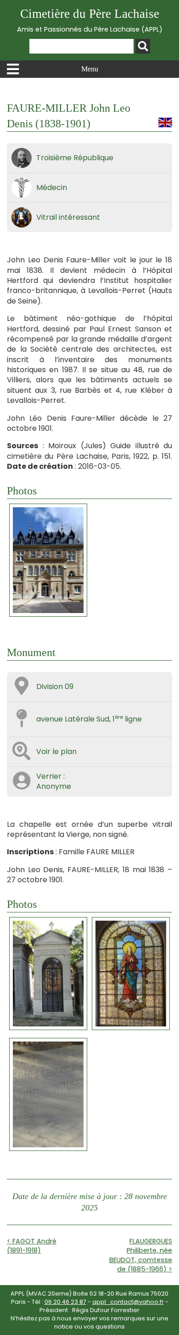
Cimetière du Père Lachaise (89, 20)
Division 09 (54, 686)
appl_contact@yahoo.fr (128, 1302)
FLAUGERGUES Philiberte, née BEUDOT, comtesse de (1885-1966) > (140, 1255)
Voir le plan (56, 751)
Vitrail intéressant (68, 217)
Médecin (51, 187)
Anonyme (53, 786)
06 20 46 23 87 (65, 1302)
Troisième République (74, 157)
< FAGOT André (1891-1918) (31, 1246)
